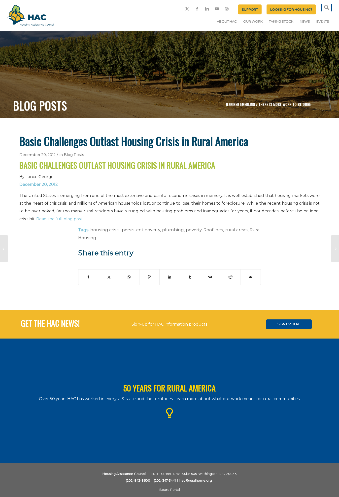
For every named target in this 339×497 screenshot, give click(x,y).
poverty (194, 229)
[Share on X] (109, 277)
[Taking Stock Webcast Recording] (4, 248)
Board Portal (169, 490)
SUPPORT (250, 9)
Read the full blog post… (60, 219)
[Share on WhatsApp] (129, 277)
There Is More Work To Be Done (285, 104)
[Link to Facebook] (197, 8)
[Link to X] (187, 8)
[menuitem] (250, 9)
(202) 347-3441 (165, 480)
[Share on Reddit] (230, 277)
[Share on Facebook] (88, 277)
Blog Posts (74, 155)
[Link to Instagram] (227, 8)
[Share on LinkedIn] (170, 277)
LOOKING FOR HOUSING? (291, 9)
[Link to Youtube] (217, 8)
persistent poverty (141, 229)
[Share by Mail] (250, 277)
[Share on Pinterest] (149, 277)
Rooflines (213, 229)
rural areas (236, 229)
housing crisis (105, 229)
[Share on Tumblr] (190, 277)
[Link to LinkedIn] (207, 8)
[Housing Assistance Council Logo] (30, 16)
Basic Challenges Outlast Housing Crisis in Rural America (117, 165)
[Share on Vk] (210, 277)
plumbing (173, 229)
